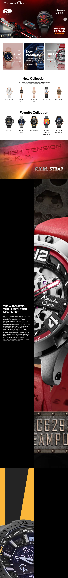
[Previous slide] (5, 92)
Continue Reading (16, 61)
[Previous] (3, 19)
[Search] (64, 3)
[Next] (65, 19)
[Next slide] (13, 92)
